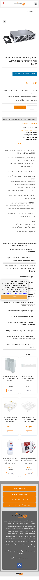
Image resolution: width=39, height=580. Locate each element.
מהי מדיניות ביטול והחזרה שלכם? (22, 316)
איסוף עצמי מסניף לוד (31, 132)
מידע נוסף (28, 390)
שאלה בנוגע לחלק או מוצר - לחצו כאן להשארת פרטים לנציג (19, 119)
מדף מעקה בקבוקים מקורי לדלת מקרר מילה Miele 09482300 (29, 378)
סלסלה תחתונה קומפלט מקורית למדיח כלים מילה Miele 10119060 (10, 419)
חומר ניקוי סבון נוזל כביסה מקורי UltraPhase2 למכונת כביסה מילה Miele (10, 461)
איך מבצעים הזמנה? (26, 277)
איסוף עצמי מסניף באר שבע (30, 137)
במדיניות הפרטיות (22, 293)
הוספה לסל (20, 107)
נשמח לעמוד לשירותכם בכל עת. (19, 558)
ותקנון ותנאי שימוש (11, 293)
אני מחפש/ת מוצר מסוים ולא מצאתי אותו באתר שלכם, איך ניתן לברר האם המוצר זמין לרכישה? (20, 268)
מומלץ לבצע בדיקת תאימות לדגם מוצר (25, 74)
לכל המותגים (30, 11)
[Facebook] (19, 565)
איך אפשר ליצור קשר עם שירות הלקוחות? (19, 330)
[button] (35, 3)
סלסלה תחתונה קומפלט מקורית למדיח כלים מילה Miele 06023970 (29, 419)
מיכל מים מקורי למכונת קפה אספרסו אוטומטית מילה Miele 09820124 (10, 378)
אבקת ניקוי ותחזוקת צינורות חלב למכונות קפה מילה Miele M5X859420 (29, 461)
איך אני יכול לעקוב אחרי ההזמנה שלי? (20, 311)
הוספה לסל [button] (29, 432)
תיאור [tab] (19, 143)
